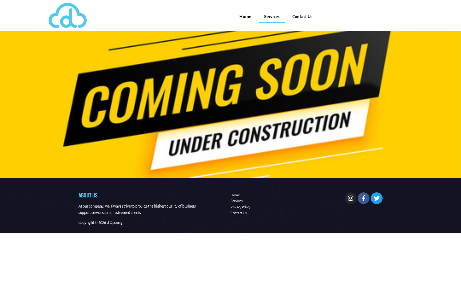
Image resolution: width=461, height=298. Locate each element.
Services (272, 16)
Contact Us (302, 16)
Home (245, 16)
